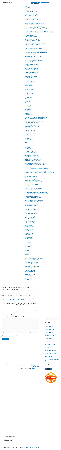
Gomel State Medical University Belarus (31, 68)
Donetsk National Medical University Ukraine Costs (33, 119)
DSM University (27, 114)
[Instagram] (48, 369)
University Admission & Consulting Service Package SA (52, 359)
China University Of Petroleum (30, 80)
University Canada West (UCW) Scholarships (32, 40)
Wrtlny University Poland (29, 94)
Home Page (25, 6)
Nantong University (28, 243)
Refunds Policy (36, 447)
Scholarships (26, 173)
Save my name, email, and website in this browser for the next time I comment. (16, 335)
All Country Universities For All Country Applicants (33, 48)
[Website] (33, 332)
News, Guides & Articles (28, 45)
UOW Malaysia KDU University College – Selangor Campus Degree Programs (38, 169)
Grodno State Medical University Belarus (31, 65)
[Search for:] (52, 318)
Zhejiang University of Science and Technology (33, 61)
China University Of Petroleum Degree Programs (33, 18)
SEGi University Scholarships (30, 35)
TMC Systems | (26, 447)
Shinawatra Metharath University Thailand (32, 63)
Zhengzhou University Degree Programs (31, 14)
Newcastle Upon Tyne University (30, 77)
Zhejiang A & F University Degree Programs (32, 16)
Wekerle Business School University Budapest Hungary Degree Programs (37, 28)
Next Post (35, 310)
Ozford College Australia (29, 96)
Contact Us (25, 142)
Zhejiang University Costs (29, 137)
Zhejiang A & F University (29, 90)
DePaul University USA (28, 100)
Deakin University (28, 109)
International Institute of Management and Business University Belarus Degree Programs (40, 32)
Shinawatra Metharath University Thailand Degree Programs (35, 24)
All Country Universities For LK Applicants (32, 49)
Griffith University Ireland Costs (30, 133)
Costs (25, 115)
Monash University (28, 106)
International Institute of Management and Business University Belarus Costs (38, 117)
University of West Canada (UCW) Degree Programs (33, 22)
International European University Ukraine (32, 206)
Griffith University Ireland (29, 92)
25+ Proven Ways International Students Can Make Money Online (36, 52)
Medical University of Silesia (29, 86)
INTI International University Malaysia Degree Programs (34, 26)
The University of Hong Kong (29, 84)
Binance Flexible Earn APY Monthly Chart (31, 293)
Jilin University (27, 113)
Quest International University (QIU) (31, 76)
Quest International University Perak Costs (32, 126)
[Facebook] (46, 369)
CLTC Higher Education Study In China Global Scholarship (50, 346)
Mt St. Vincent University (29, 93)
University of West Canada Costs (30, 129)
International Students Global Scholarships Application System (35, 51)
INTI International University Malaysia (31, 73)
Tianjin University (28, 247)
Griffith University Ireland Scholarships (31, 37)
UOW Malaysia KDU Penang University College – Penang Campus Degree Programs (39, 31)
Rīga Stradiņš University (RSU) (30, 82)
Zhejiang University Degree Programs (31, 12)
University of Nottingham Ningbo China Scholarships (33, 41)
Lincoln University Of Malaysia (30, 214)
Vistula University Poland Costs (30, 131)
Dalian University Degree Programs (31, 10)
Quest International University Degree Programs (33, 20)
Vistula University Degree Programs (31, 11)
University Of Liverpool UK (29, 88)
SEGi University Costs (28, 139)
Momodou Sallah (47, 344)
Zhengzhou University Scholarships (31, 36)
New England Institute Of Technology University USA (33, 56)
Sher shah (46, 351)
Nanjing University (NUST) (29, 89)
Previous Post (6, 310)
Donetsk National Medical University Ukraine (32, 59)
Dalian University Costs (29, 138)
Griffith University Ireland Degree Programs (32, 15)
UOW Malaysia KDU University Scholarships (32, 39)
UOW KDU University (28, 102)
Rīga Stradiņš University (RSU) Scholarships (32, 44)
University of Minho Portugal (29, 85)
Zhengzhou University (28, 101)
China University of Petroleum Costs (31, 127)
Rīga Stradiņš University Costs (30, 134)
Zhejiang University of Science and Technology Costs (34, 121)
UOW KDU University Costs (29, 135)
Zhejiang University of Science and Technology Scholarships (35, 43)
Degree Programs (27, 7)
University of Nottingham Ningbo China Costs (32, 125)
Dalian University (27, 110)
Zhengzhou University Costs (29, 280)
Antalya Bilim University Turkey (30, 81)
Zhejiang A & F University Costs (30, 130)
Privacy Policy (31, 447)
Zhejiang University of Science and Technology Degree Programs (36, 27)
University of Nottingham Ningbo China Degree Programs (34, 23)
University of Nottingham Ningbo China (31, 210)
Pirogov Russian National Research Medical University (34, 55)
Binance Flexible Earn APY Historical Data (16, 293)
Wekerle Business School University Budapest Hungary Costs (35, 118)
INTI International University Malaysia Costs (32, 122)
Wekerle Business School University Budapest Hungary (34, 60)
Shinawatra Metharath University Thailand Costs (33, 123)
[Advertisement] (52, 301)
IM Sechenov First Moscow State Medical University (33, 57)
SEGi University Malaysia (29, 97)
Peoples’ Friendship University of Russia (31, 69)
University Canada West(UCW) (30, 78)
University (25, 47)
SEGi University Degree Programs (30, 8)
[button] (40, 2)
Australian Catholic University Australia (31, 72)
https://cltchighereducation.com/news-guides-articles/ (17, 299)
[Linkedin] (51, 369)
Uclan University (27, 111)
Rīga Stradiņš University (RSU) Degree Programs (33, 19)
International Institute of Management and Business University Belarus (36, 53)
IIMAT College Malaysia (28, 98)
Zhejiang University (28, 105)
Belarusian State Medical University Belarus (32, 64)
